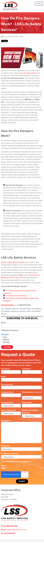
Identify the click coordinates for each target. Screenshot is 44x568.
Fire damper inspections (10, 311)
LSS (22, 36)
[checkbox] (22, 338)
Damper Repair (25, 309)
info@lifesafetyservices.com (16, 530)
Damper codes (25, 311)
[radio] (22, 334)
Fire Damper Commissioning (16, 296)
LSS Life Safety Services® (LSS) (12, 262)
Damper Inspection (12, 309)
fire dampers (36, 309)
